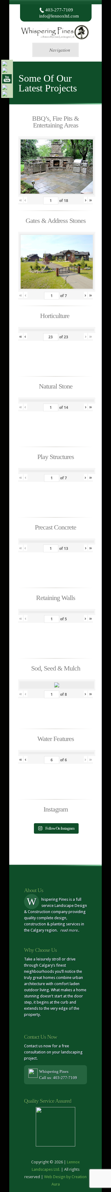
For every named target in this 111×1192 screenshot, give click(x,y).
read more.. (69, 930)
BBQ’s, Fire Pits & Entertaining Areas (55, 122)
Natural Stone (55, 386)
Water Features (55, 739)
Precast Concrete (55, 527)
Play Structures (55, 457)
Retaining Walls (55, 598)
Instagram (55, 809)
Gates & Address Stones (56, 220)
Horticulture (55, 316)
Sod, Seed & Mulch (55, 668)
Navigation (59, 50)
